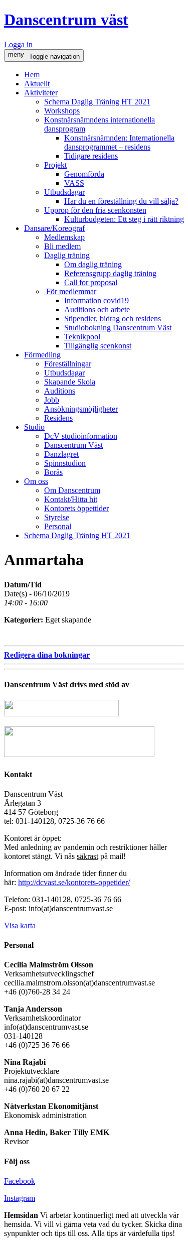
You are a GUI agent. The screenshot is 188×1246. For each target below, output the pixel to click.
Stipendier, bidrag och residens (112, 318)
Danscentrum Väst (73, 445)
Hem (32, 74)
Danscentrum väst (66, 20)
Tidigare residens (91, 156)
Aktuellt (37, 83)
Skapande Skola (69, 382)
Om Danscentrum (72, 490)
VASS (74, 183)
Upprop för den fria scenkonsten (95, 210)
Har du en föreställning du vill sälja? (121, 201)
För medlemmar (70, 291)
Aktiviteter (41, 92)
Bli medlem (62, 246)
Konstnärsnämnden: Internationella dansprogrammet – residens (119, 142)
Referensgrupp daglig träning (110, 273)
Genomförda (84, 174)
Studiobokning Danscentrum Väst (117, 327)
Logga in (18, 44)
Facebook (19, 1181)
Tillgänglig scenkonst (97, 345)
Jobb (51, 400)
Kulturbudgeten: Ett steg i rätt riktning (124, 219)
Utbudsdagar (64, 192)
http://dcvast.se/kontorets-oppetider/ (74, 882)
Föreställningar (67, 363)
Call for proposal (90, 282)
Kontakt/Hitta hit (70, 499)
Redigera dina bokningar (47, 655)
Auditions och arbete (97, 309)
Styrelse (56, 517)
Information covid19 (96, 300)
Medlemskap (64, 237)
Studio (34, 427)
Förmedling (42, 354)
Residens (58, 418)
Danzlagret (61, 454)
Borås (53, 472)
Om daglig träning (93, 264)
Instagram (19, 1198)
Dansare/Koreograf (54, 228)
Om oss (36, 481)
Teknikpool (82, 336)
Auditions (59, 391)
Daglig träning (67, 255)
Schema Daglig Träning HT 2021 (97, 101)
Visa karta (20, 925)
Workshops (62, 110)
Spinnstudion (65, 463)
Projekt (55, 165)
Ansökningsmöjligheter (81, 409)
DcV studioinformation (80, 436)
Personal (57, 526)
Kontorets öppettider (76, 508)
